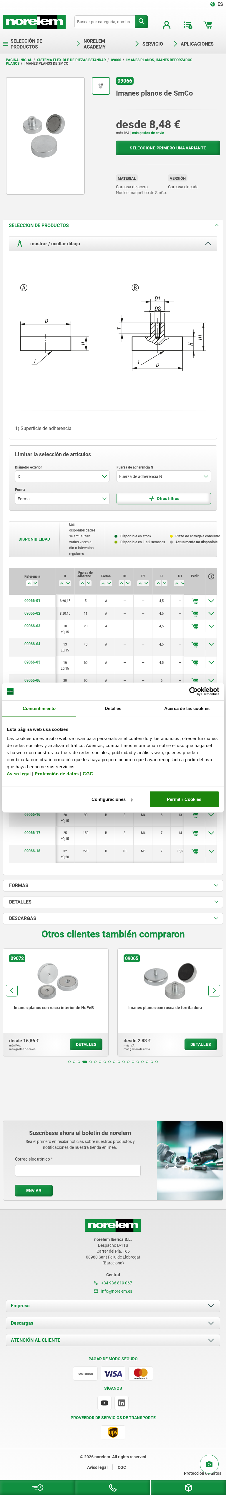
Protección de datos (57, 773)
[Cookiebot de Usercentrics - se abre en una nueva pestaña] (193, 691)
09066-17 (32, 832)
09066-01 (32, 600)
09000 (116, 60)
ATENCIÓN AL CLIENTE (35, 1340)
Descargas (22, 1323)
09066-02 (32, 613)
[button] (69, 1062)
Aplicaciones (197, 44)
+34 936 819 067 (116, 1283)
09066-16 (32, 814)
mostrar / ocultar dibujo (54, 243)
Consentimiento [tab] (39, 708)
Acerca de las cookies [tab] (187, 708)
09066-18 (32, 851)
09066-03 (32, 626)
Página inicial (19, 60)
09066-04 (32, 643)
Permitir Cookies (184, 799)
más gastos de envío (148, 133)
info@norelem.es (116, 1291)
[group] (56, 1002)
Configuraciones (109, 799)
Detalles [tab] (113, 708)
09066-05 (32, 662)
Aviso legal (19, 773)
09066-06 (32, 680)
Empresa (20, 1306)
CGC (88, 773)
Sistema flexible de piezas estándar (71, 60)
